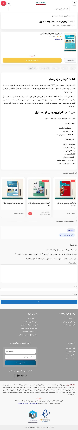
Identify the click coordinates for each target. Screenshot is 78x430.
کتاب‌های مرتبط (44, 68)
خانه (73, 16)
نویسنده (65, 68)
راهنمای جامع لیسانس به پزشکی (28, 335)
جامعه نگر (57, 39)
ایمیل (75, 294)
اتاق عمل (70, 230)
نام (75, 287)
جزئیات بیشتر (70, 60)
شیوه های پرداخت (70, 325)
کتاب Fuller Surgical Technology (13, 203)
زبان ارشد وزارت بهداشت (30, 322)
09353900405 (33, 403)
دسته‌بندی (55, 68)
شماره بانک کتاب (70, 348)
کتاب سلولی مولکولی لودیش (29, 325)
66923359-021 (23, 403)
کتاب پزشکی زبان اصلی (66, 235)
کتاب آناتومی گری (32, 318)
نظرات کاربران (32, 68)
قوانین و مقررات (70, 351)
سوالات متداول (70, 358)
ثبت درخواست (20, 363)
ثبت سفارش (71, 318)
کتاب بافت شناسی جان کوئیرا (29, 328)
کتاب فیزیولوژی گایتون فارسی (29, 331)
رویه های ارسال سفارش (68, 322)
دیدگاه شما (73, 263)
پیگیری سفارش (70, 355)
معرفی (72, 68)
